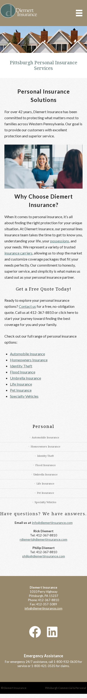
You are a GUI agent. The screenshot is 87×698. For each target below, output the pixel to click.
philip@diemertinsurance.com (43, 547)
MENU (79, 13)
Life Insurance (21, 384)
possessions (59, 241)
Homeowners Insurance (29, 360)
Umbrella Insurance (25, 378)
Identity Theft (21, 366)
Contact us (27, 306)
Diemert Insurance (18, 10)
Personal (43, 426)
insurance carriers (18, 253)
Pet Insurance (21, 390)
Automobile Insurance (27, 354)
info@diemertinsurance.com (52, 514)
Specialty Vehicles (24, 396)
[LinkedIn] (52, 623)
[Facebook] (35, 623)
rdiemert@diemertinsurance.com (43, 530)
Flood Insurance (22, 372)
